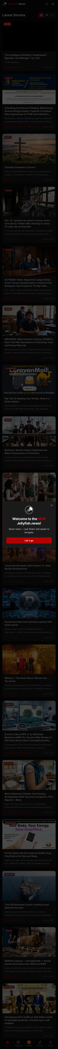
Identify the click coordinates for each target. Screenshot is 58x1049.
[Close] (51, 505)
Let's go (29, 540)
